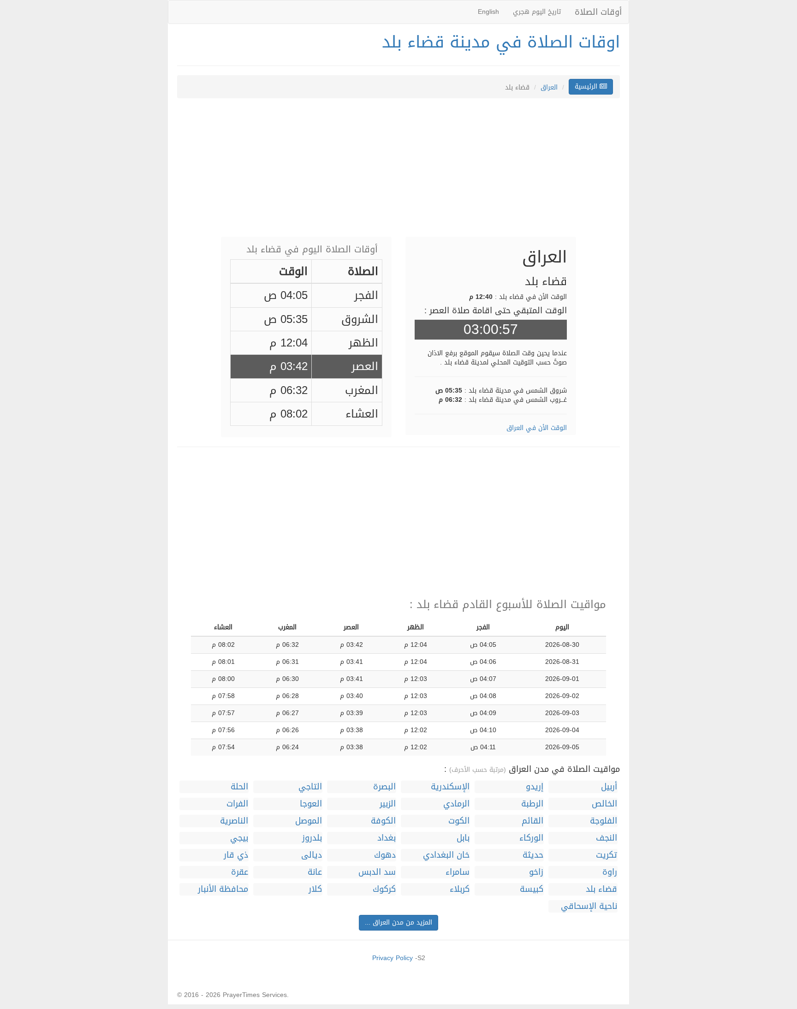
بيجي (239, 838)
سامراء (458, 872)
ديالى (311, 855)
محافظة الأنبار (223, 889)
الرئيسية (587, 86)
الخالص (604, 804)
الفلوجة (603, 821)
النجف (606, 838)
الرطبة (532, 804)
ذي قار (236, 855)
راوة (609, 872)
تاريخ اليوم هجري (537, 12)
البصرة (384, 787)
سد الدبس (377, 872)
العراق (549, 87)
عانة (315, 872)
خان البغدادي (446, 855)
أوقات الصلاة (598, 12)
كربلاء (460, 889)
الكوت (459, 821)
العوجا (311, 804)
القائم (532, 821)
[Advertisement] (398, 172)
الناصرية (234, 821)
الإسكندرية (450, 787)
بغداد (386, 838)
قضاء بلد (601, 889)
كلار (315, 889)
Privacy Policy (392, 958)
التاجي (310, 787)
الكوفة (383, 821)
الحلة (239, 787)
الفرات (237, 804)
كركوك (384, 889)
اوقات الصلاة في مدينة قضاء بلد (501, 42)
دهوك (385, 855)
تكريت (606, 855)
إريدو (534, 787)
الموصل (308, 821)
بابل (463, 838)
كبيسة (531, 889)
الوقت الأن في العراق (536, 428)
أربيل (609, 787)
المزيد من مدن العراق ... (398, 922)
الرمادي (456, 804)
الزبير (388, 804)
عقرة (239, 872)
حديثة (533, 855)
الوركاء (531, 838)
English (488, 12)
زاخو (536, 872)
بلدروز (312, 838)
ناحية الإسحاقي (589, 906)
